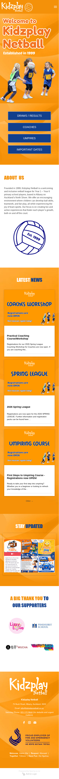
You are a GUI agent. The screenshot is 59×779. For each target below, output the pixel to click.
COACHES (29, 127)
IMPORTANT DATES (29, 149)
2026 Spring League (18, 407)
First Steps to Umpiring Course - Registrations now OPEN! (26, 476)
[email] (35, 722)
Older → (29, 501)
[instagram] (29, 722)
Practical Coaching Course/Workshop (18, 337)
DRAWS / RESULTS (29, 115)
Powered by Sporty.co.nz (29, 771)
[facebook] (24, 722)
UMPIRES (29, 138)
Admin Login (31, 774)
